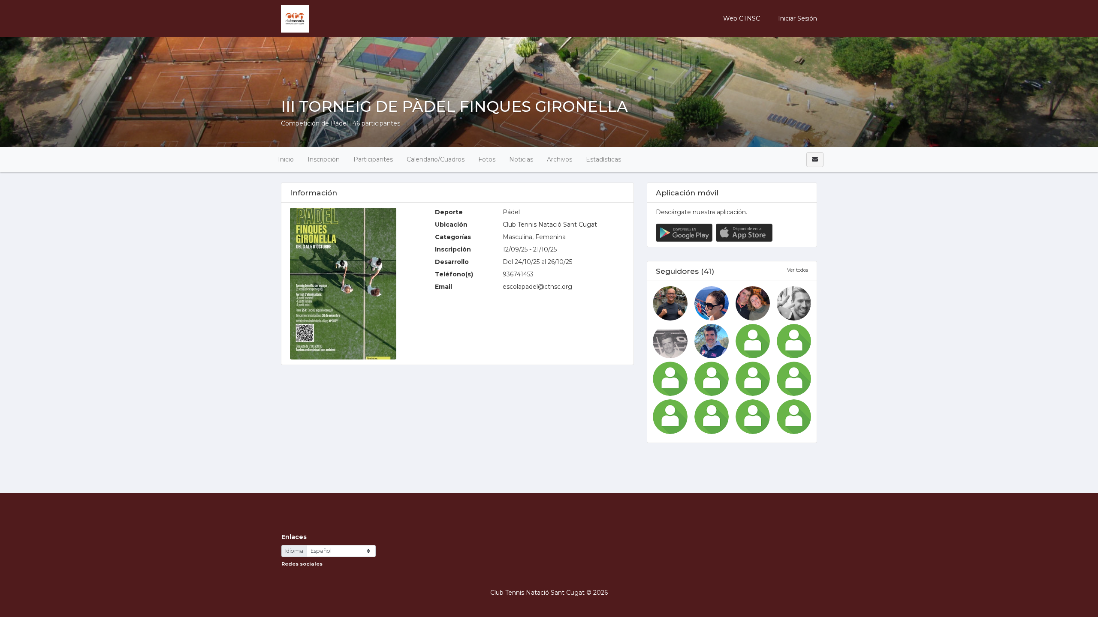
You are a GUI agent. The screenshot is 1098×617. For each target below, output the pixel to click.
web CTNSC (741, 18)
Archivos (559, 159)
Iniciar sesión (796, 18)
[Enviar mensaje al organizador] (815, 159)
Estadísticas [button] (603, 159)
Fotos (486, 159)
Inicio (286, 159)
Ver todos (797, 270)
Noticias (521, 159)
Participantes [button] (373, 159)
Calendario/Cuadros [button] (436, 159)
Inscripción (324, 159)
